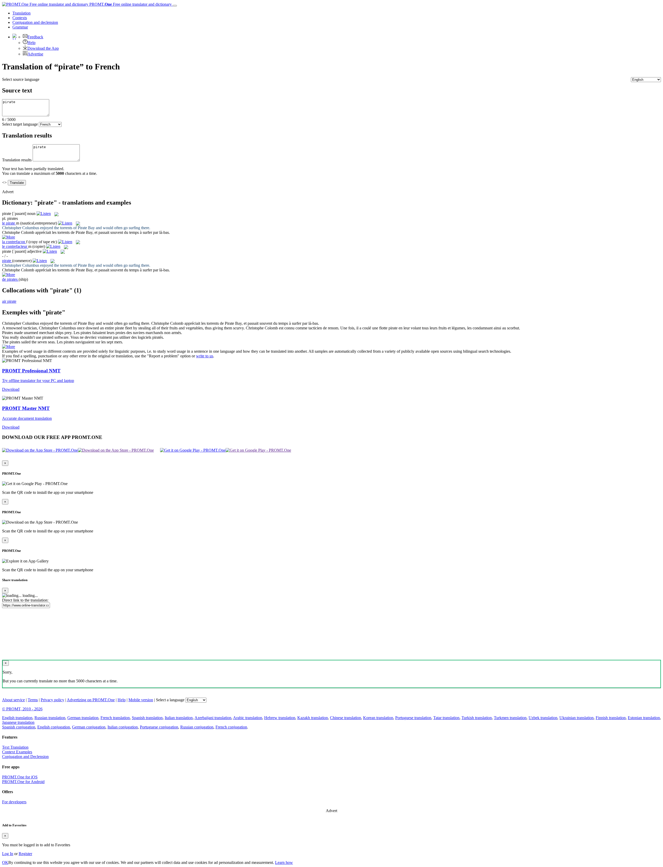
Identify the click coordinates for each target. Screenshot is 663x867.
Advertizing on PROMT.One (91, 700)
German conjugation (88, 727)
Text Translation (15, 747)
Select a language (170, 700)
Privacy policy (52, 700)
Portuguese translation (413, 718)
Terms (33, 700)
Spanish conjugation (18, 727)
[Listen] (44, 213)
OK (5, 862)
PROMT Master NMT (26, 408)
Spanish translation (147, 718)
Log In (7, 853)
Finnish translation (611, 718)
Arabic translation (247, 718)
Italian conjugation (122, 727)
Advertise (35, 54)
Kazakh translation (312, 718)
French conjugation (231, 727)
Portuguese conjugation (159, 727)
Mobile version (140, 700)
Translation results (17, 160)
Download (10, 389)
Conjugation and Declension (25, 756)
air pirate (9, 301)
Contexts (19, 18)
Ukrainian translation (576, 718)
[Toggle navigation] (175, 5)
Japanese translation (18, 722)
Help (31, 42)
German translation (82, 718)
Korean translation (378, 718)
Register (25, 853)
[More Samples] (8, 237)
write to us (204, 356)
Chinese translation (345, 718)
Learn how (284, 862)
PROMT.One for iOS (20, 777)
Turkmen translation (510, 718)
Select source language (20, 79)
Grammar (20, 27)
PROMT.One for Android (23, 781)
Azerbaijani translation (212, 718)
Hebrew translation (279, 718)
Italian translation (179, 718)
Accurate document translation (27, 418)
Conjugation (35, 22)
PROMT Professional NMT (31, 370)
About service (13, 700)
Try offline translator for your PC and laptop (38, 380)
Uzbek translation (543, 718)
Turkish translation (477, 718)
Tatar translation (446, 718)
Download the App (43, 48)
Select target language (20, 124)
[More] (8, 346)
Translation (21, 13)
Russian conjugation (196, 727)
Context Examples (17, 752)
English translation (17, 718)
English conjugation (53, 727)
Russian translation (49, 718)
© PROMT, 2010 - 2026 (22, 709)
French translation (115, 718)
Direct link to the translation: (25, 600)
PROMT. (130, 4)
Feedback (35, 37)
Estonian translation (644, 718)
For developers (14, 802)
